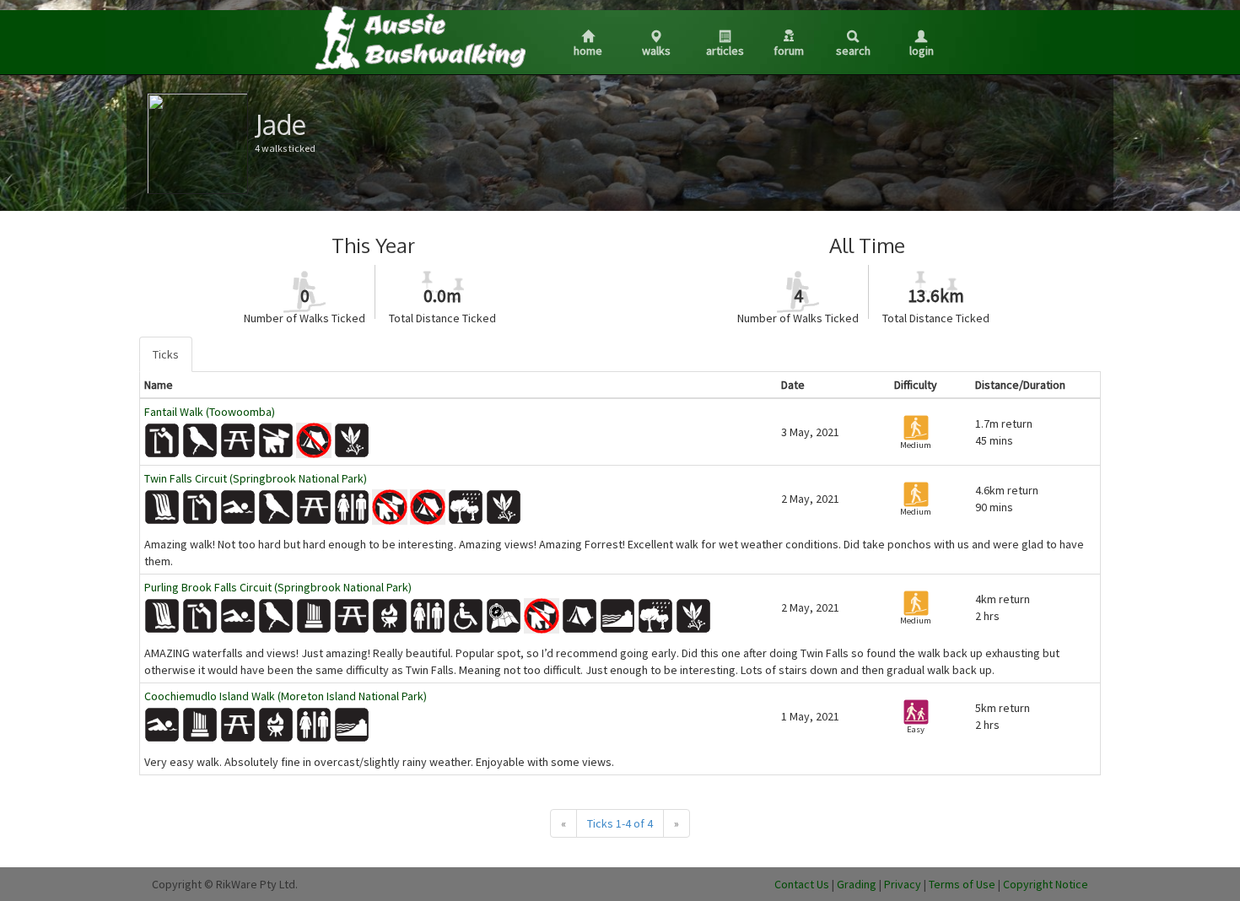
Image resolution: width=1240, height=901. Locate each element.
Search (853, 50)
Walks (656, 50)
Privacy (902, 884)
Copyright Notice (1045, 884)
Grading (856, 884)
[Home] (419, 37)
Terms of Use (962, 884)
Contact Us (801, 884)
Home (588, 50)
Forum (789, 50)
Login (921, 50)
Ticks (166, 354)
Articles (725, 50)
